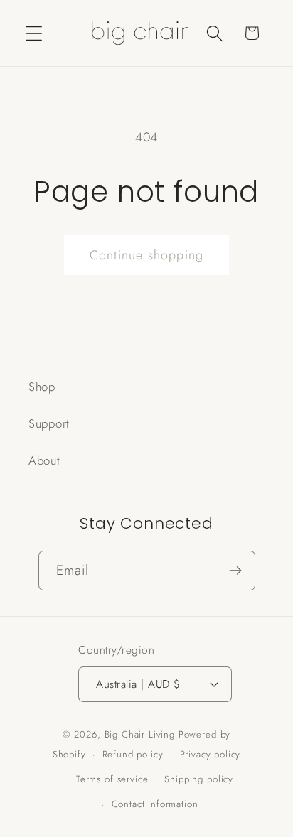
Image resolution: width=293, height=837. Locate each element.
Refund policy (133, 754)
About (44, 460)
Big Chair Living (140, 734)
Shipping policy (198, 779)
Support (49, 423)
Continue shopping (146, 255)
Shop (41, 386)
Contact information (155, 804)
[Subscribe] (236, 570)
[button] (34, 33)
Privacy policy (210, 754)
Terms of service (112, 779)
